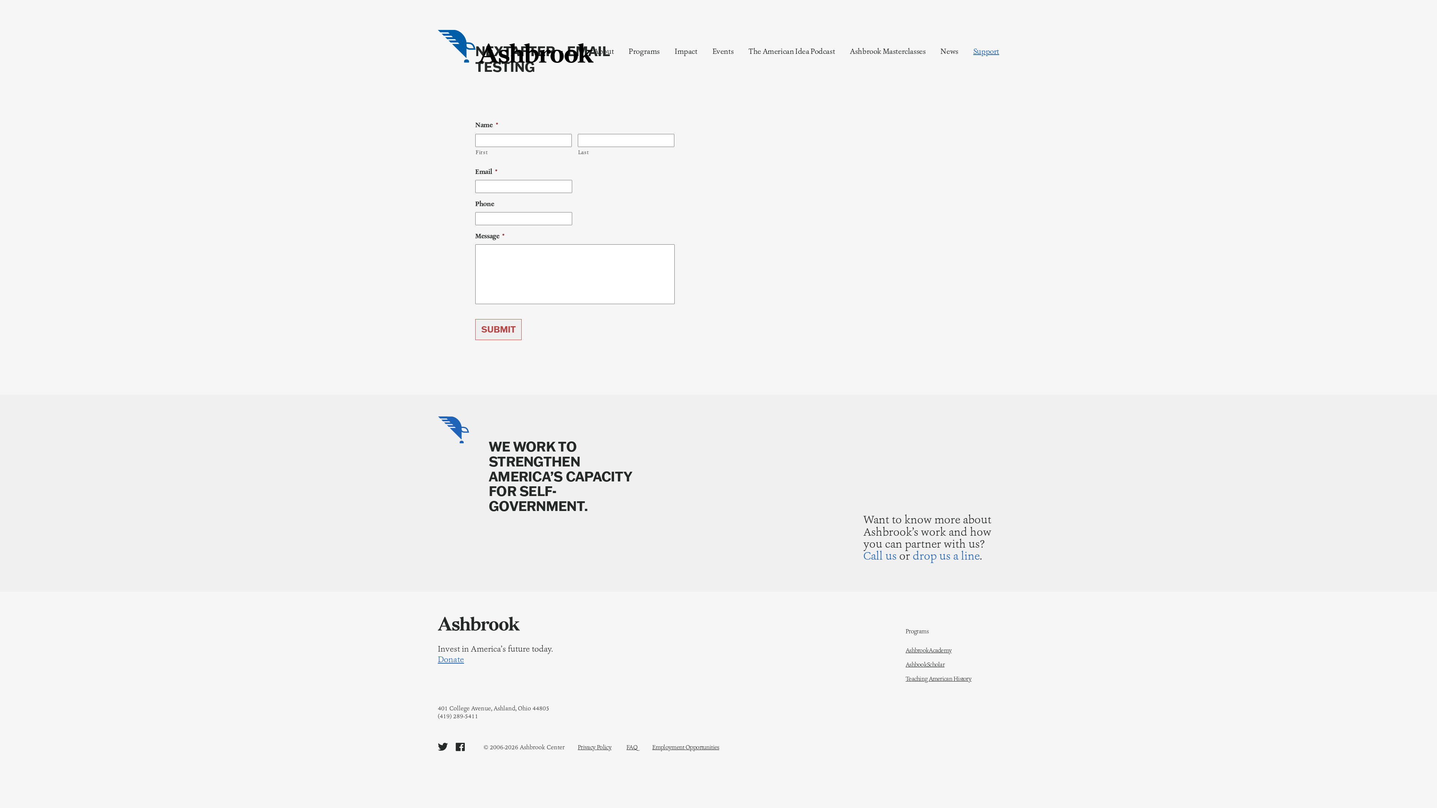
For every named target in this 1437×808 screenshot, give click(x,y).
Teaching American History (938, 679)
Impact (686, 51)
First (482, 152)
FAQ (631, 747)
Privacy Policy (594, 747)
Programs (644, 51)
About (604, 51)
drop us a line (946, 555)
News (949, 51)
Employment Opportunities (685, 747)
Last (583, 152)
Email (486, 172)
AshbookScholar (925, 664)
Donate (451, 659)
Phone (484, 204)
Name (486, 125)
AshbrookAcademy (929, 650)
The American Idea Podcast (791, 51)
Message (489, 236)
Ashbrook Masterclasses (887, 51)
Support (986, 51)
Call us (880, 555)
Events (723, 51)
